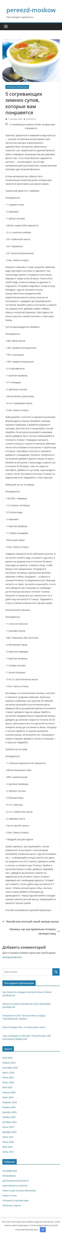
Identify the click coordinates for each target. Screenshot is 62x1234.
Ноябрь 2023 (8, 1117)
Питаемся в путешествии (17, 87)
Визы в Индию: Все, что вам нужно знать (23, 1027)
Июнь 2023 (8, 1127)
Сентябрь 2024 (10, 1067)
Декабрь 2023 (9, 1112)
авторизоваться (11, 957)
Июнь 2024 (8, 1082)
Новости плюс (9, 1195)
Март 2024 (7, 1097)
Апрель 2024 (8, 1092)
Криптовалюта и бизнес (15, 1185)
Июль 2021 (8, 1137)
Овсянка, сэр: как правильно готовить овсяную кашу (32, 931)
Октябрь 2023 (9, 1122)
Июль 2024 (8, 1077)
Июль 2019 (8, 1151)
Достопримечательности (15, 1180)
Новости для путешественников (19, 1190)
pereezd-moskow (31, 10)
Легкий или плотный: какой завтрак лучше (32, 921)
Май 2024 (7, 1087)
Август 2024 (8, 1072)
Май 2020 (7, 1146)
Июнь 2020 (8, 1141)
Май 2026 (7, 1057)
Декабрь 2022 (9, 1132)
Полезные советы (11, 1205)
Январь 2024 (8, 1107)
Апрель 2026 (8, 1062)
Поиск (56, 972)
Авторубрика (9, 1175)
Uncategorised (9, 1170)
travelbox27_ (31, 119)
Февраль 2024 (9, 1102)
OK (43, 1229)
